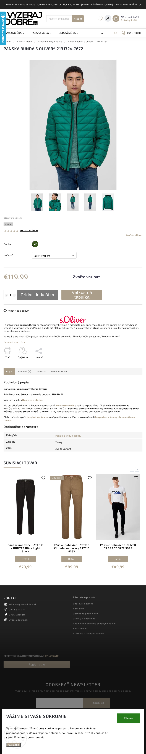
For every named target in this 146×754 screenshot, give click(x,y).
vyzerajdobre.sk (18, 619)
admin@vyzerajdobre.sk (23, 604)
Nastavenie (13, 745)
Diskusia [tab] (41, 371)
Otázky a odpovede (84, 618)
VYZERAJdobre (17, 614)
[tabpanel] (25, 524)
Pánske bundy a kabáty (68, 435)
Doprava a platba (83, 603)
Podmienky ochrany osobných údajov (94, 623)
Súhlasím (128, 718)
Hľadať (78, 18)
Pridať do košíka (37, 294)
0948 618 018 (17, 609)
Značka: (134, 234)
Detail (25, 558)
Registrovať (37, 664)
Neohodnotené (29, 230)
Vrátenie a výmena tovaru (88, 633)
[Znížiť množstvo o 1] (6, 295)
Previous (132, 469)
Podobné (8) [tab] (24, 371)
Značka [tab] (59, 371)
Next (137, 469)
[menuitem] (16, 32)
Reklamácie (80, 628)
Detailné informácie (15, 341)
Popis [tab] (9, 371)
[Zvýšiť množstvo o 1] (14, 295)
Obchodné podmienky (85, 613)
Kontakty (78, 608)
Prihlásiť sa (97, 702)
